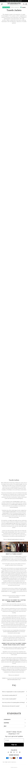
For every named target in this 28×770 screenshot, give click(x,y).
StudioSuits (15, 767)
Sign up (14, 744)
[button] (2, 4)
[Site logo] (14, 714)
